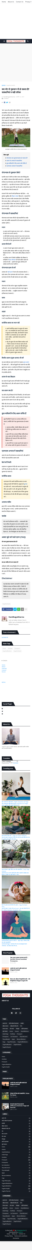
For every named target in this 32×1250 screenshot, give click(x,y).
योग (21, 1026)
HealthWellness (25, 1031)
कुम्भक (25, 484)
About (3, 666)
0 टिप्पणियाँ (5, 98)
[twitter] (16, 696)
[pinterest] (16, 714)
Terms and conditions (20, 1236)
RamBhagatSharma (16, 617)
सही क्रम (10, 272)
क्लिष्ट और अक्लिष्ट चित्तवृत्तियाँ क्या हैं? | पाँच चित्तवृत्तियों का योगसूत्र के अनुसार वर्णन (20, 980)
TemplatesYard (21, 1230)
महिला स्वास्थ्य (5, 1026)
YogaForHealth (10, 85)
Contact (4, 670)
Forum (4, 672)
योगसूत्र (17, 1028)
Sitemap (4, 668)
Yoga (4, 1042)
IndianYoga (5, 1034)
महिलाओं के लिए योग (14, 1026)
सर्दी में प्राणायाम (24, 1028)
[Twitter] (7, 102)
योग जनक (12, 1028)
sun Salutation (14, 1036)
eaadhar (20, 1232)
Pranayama (5, 1036)
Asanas (17, 1031)
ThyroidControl (23, 1036)
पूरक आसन (26, 362)
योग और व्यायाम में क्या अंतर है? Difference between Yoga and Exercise (19, 1105)
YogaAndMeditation (22, 1042)
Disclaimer (16, 1238)
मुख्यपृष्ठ (3, 85)
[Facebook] (4, 102)
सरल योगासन (12, 259)
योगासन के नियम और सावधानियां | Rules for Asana (19, 1094)
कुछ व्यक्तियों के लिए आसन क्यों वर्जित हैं (16, 163)
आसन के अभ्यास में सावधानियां (14, 160)
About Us (11, 2)
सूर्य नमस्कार (5, 1031)
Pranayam (17, 648)
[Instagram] (16, 697)
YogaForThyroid (6, 1047)
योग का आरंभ (5, 1028)
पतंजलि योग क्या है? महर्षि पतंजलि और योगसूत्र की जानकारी (18, 969)
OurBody (10, 648)
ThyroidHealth (6, 1039)
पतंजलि (22, 1023)
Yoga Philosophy (11, 1042)
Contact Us (19, 2)
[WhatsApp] (18, 609)
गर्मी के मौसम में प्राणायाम (13, 1023)
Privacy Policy (9, 1236)
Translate (15, 763)
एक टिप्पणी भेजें (5, 637)
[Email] (9, 102)
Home (4, 2)
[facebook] (16, 695)
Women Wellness (21, 1039)
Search (27, 41)
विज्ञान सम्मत (15, 196)
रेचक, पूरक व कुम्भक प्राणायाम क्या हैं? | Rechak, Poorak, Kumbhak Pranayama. (19, 959)
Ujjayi (13, 1039)
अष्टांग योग (5, 1023)
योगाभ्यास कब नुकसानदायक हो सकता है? (17, 158)
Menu (4, 41)
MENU (4, 682)
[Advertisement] (16, 21)
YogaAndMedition (7, 651)
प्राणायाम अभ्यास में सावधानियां (14, 166)
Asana (4, 648)
